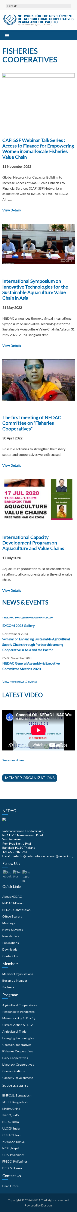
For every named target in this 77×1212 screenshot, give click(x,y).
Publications (10, 943)
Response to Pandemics (18, 1011)
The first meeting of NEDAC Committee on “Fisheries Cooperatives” (31, 422)
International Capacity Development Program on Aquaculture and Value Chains (33, 542)
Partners (8, 987)
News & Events (12, 929)
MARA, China (11, 1108)
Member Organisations (17, 974)
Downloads (9, 949)
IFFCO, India (10, 1115)
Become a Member (14, 980)
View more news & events (19, 681)
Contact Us (10, 956)
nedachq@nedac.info (26, 856)
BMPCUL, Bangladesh (16, 1095)
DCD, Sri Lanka (12, 1168)
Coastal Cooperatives (16, 1044)
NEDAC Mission (13, 903)
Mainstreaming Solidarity (18, 1018)
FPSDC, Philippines (15, 1161)
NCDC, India (10, 1122)
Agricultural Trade (14, 1031)
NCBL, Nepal (10, 1148)
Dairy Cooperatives (15, 1058)
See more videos (13, 760)
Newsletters (10, 936)
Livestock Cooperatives (18, 1064)
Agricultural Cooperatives (19, 1005)
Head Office (10, 1186)
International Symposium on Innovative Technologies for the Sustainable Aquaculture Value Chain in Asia (35, 289)
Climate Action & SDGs (17, 1025)
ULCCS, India (11, 1128)
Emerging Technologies (18, 1038)
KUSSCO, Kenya (13, 1141)
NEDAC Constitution (16, 910)
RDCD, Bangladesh (15, 1102)
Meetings (8, 923)
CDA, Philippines (13, 1155)
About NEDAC (12, 896)
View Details (11, 210)
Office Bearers (12, 916)
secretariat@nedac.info (56, 856)
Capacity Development (17, 1077)
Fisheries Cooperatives (17, 1051)
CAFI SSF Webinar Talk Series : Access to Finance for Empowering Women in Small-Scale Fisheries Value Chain (38, 148)
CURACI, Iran (11, 1135)
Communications (13, 1071)
